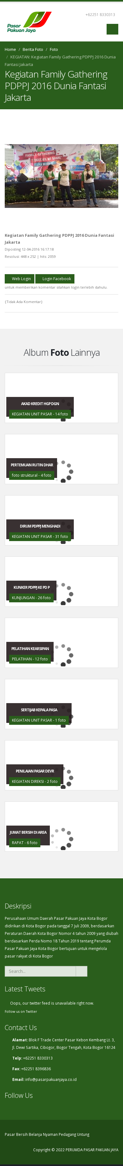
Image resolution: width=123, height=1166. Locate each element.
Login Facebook (56, 278)
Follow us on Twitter (21, 1011)
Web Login (21, 278)
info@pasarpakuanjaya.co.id (51, 1079)
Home (10, 49)
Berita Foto (33, 49)
